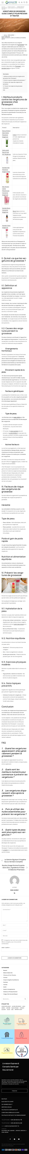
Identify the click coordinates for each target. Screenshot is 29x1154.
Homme (5, 984)
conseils (5, 850)
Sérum (14, 211)
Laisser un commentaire (14, 958)
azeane (8, 1008)
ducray (4, 1009)
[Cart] (26, 2)
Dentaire (5, 982)
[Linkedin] (14, 893)
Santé (3, 39)
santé (13, 461)
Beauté (5, 970)
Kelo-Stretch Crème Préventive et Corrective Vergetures (5, 191)
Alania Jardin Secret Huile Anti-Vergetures (6, 152)
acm (23, 1006)
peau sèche (17, 417)
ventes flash (18, 1009)
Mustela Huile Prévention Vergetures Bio (6, 169)
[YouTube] (19, 1139)
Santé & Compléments (9, 989)
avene (3, 1008)
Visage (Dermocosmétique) (10, 994)
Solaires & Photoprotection (10, 991)
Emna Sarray (11, 35)
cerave (22, 1008)
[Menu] (2, 2)
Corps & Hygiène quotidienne (18, 37)
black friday (15, 1008)
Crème (14, 135)
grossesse (21, 44)
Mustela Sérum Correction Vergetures (6, 210)
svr (12, 1009)
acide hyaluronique (19, 624)
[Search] (19, 2)
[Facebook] (10, 1139)
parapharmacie (6, 68)
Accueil (3, 6)
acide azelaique (6, 1006)
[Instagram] (14, 1139)
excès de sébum (13, 433)
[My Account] (21, 2)
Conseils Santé (11, 6)
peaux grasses (14, 431)
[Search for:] (14, 999)
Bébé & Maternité (6, 37)
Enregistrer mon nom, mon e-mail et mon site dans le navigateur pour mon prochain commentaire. (14, 941)
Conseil (5, 977)
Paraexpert (18, 66)
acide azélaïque (16, 1006)
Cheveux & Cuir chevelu (9, 975)
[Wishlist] (24, 2)
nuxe (8, 1009)
